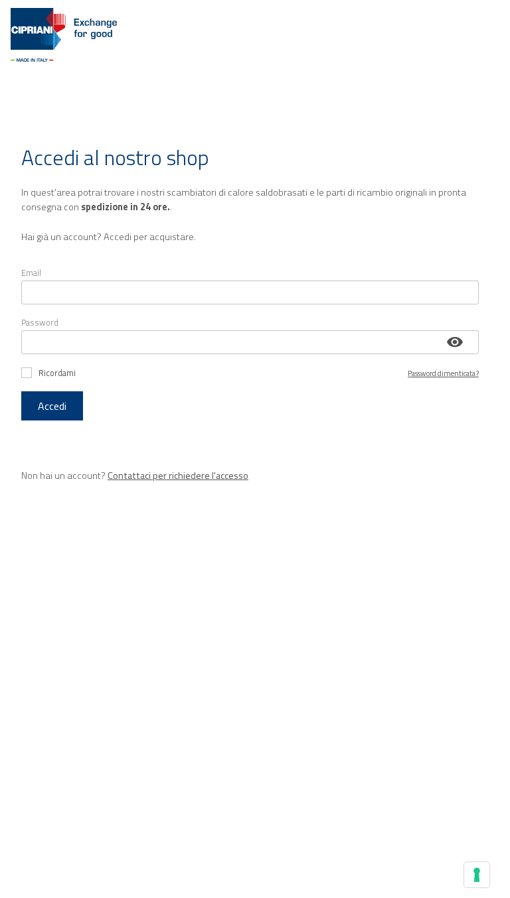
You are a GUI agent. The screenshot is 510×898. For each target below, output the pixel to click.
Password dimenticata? (443, 373)
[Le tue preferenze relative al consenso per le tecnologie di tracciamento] (476, 874)
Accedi (52, 406)
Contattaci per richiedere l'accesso (178, 475)
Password (39, 322)
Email (31, 272)
